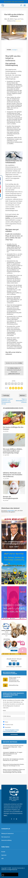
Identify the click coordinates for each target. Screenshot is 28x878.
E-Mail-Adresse (7, 716)
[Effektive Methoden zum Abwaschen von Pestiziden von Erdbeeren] (14, 463)
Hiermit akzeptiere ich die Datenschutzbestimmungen (11, 730)
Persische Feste (9, 724)
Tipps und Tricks (18, 19)
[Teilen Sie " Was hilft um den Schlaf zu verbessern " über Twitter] (9, 383)
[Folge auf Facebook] (11, 819)
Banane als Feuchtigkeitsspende (10, 497)
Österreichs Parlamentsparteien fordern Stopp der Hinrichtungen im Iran (13, 765)
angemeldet (10, 510)
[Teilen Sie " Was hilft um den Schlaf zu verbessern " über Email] (18, 383)
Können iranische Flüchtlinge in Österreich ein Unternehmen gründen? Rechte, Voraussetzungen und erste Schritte (14, 771)
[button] (3, 875)
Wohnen (9, 21)
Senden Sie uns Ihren (14, 363)
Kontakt (3, 851)
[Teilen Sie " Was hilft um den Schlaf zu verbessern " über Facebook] (6, 383)
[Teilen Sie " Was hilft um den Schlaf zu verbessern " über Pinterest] (15, 383)
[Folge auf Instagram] (16, 819)
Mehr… (6, 815)
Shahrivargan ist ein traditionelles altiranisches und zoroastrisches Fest (14, 679)
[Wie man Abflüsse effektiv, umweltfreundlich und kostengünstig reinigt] (14, 440)
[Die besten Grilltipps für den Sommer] (14, 418)
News (6, 722)
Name (4, 710)
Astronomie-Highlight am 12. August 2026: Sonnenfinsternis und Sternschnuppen (12, 754)
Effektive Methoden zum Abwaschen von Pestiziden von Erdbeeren (12, 474)
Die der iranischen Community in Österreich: (14, 370)
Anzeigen (14, 49)
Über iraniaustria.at (5, 837)
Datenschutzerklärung (6, 840)
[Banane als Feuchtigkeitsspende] (14, 487)
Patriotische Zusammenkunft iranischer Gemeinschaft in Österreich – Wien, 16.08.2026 (13, 747)
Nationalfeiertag (13, 685)
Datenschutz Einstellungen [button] (10, 874)
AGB (2, 858)
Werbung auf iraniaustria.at (7, 833)
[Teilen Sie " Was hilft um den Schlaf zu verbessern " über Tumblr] (12, 383)
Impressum (3, 855)
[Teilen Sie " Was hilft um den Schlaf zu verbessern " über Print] (21, 383)
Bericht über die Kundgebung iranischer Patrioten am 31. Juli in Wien (13, 759)
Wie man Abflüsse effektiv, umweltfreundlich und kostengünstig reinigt (12, 451)
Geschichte (8, 727)
